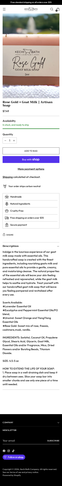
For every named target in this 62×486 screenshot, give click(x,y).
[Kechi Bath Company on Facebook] (4, 451)
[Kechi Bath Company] (31, 9)
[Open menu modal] (4, 9)
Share (9, 235)
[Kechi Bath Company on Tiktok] (13, 451)
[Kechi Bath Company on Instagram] (9, 451)
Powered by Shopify (12, 475)
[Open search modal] (52, 9)
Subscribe (53, 440)
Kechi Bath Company (29, 469)
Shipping (8, 177)
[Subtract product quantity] (5, 140)
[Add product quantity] (14, 140)
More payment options (31, 169)
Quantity (8, 134)
